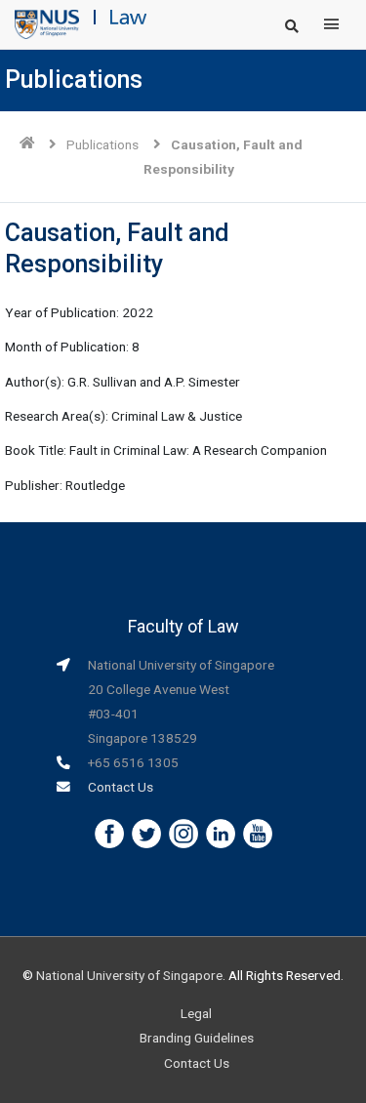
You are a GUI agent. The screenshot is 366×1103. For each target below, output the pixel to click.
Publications (102, 144)
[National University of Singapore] (47, 23)
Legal (196, 1013)
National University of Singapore (129, 975)
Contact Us (120, 787)
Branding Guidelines (197, 1037)
